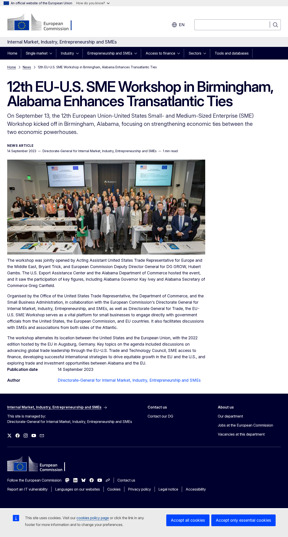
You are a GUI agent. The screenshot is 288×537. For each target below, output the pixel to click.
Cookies (114, 489)
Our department (230, 416)
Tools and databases (232, 53)
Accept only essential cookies (243, 520)
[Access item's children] (52, 53)
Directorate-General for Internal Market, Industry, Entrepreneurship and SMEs (129, 380)
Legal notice (168, 489)
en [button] (181, 24)
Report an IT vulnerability (27, 489)
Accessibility (196, 489)
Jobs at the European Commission (245, 425)
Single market (36, 53)
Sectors (195, 53)
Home (12, 53)
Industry (67, 53)
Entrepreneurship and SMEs (109, 53)
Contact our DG (160, 416)
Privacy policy (139, 489)
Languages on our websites (77, 489)
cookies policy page (92, 518)
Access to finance (160, 53)
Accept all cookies (188, 520)
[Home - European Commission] (43, 23)
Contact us (126, 480)
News (27, 67)
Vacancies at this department (241, 434)
